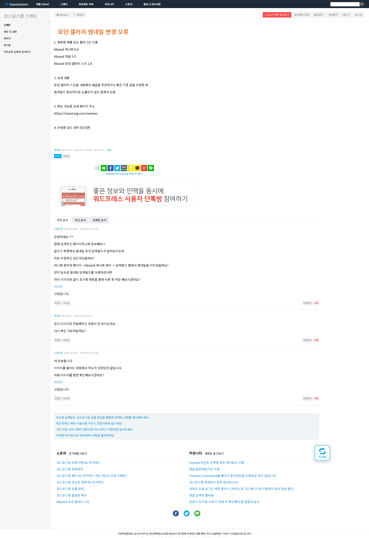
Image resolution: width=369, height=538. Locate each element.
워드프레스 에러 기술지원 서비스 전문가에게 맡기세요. (89, 423)
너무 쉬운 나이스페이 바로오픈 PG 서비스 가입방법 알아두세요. (94, 429)
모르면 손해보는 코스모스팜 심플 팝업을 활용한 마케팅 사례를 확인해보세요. (102, 417)
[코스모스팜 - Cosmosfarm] (16, 4)
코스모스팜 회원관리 (70, 469)
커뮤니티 (109, 4)
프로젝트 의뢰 (86, 4)
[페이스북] (176, 515)
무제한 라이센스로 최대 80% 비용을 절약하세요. (85, 435)
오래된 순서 (99, 220)
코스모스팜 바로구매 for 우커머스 (78, 462)
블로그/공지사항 (152, 4)
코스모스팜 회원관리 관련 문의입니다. (213, 482)
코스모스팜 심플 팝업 (70, 488)
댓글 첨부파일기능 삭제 (204, 469)
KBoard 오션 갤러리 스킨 (73, 501)
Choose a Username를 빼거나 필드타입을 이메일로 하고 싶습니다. (233, 475)
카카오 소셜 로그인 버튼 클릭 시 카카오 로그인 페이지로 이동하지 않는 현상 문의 (241, 488)
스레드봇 (58, 228)
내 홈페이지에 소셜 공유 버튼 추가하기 (124, 173)
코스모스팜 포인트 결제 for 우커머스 (80, 482)
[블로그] (197, 515)
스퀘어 (64, 4)
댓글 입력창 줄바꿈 (201, 495)
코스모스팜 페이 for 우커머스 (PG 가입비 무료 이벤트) (92, 475)
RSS (109, 150)
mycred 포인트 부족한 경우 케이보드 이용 (216, 462)
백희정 (57, 150)
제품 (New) (42, 4)
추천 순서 (62, 220)
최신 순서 (80, 220)
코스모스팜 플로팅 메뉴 (72, 495)
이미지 (58, 286)
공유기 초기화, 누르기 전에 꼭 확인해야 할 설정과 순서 (224, 501)
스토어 (128, 4)
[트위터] (187, 515)
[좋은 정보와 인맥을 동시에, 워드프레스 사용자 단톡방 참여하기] (124, 204)
